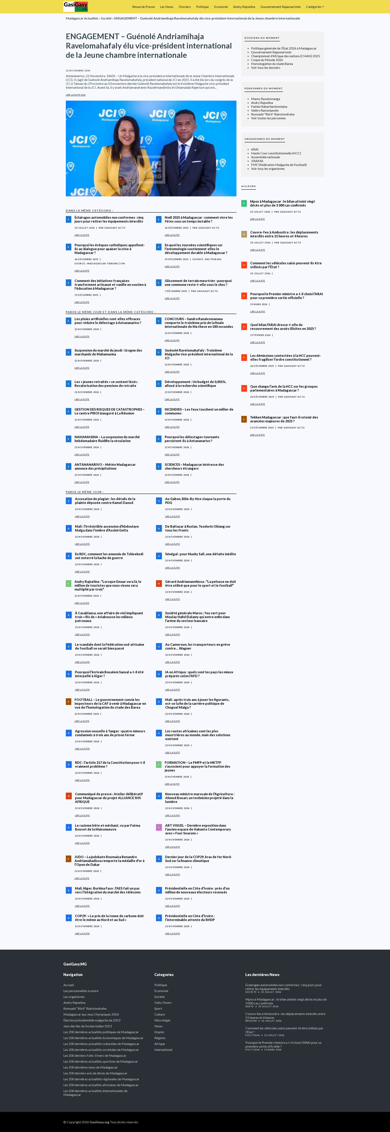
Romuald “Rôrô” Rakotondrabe (84, 1008)
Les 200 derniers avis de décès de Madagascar (95, 1073)
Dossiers (185, 7)
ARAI (255, 149)
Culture (159, 1014)
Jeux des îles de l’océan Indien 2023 (87, 1026)
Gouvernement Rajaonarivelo (280, 7)
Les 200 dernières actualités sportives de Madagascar (100, 1061)
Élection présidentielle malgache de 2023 (91, 1020)
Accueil (68, 985)
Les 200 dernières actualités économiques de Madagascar (103, 1038)
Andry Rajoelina (244, 7)
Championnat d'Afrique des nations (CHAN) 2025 (285, 56)
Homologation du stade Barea (272, 64)
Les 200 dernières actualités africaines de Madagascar (101, 1085)
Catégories (314, 7)
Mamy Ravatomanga (265, 99)
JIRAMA (257, 161)
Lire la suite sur (76, 94)
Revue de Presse (143, 7)
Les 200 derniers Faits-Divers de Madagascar (94, 1055)
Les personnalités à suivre (81, 991)
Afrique (159, 1044)
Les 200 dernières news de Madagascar (90, 1067)
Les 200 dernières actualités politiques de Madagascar (101, 1032)
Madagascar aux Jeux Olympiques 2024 (91, 1014)
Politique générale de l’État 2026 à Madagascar (284, 48)
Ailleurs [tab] (248, 186)
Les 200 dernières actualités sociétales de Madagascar (101, 1049)
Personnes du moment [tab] (264, 88)
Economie (221, 7)
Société (106, 18)
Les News (166, 7)
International (163, 1049)
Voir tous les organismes (268, 168)
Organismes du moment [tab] (265, 138)
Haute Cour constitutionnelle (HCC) (276, 153)
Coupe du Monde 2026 (267, 60)
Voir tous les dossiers (265, 67)
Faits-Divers (163, 1002)
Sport (158, 1008)
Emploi (159, 1032)
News (158, 1026)
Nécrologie (162, 1020)
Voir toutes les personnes (268, 118)
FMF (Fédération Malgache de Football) (279, 165)
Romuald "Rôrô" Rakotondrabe (273, 114)
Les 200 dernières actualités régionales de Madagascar (101, 1079)
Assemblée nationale (265, 157)
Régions (160, 1038)
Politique (202, 7)
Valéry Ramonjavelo (265, 110)
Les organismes (74, 997)
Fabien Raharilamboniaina (269, 106)
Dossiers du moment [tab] (262, 37)
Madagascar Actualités (82, 18)
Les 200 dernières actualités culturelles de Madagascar (101, 1044)
